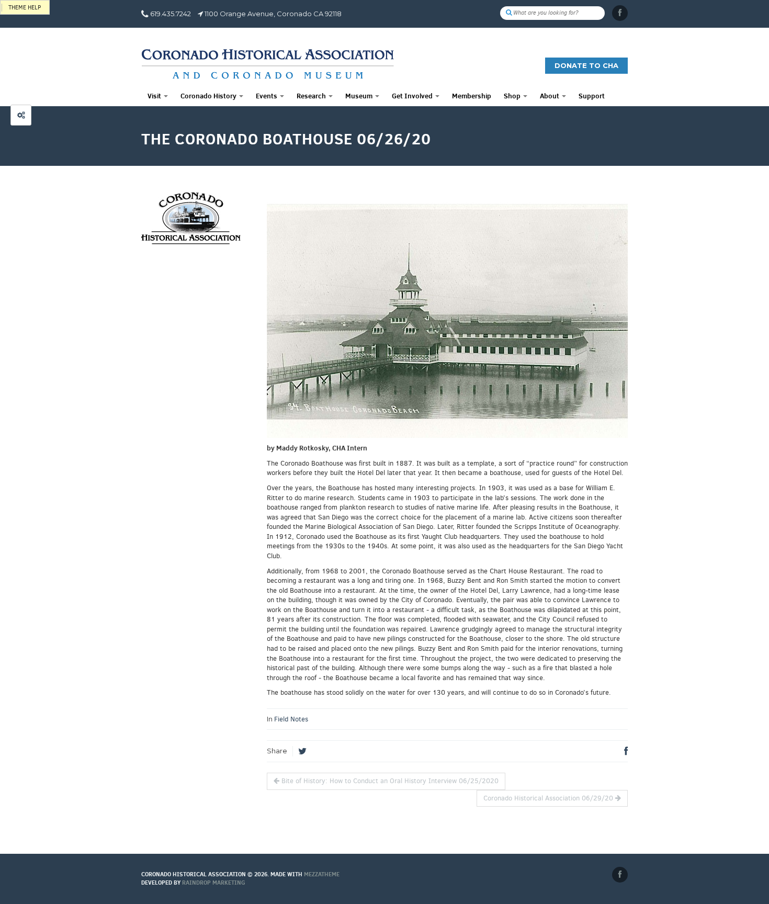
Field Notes (291, 719)
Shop (513, 95)
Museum (359, 95)
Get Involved (413, 95)
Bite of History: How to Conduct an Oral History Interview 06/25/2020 (389, 780)
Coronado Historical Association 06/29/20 (549, 798)
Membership (471, 95)
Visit (155, 95)
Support (592, 95)
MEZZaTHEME (322, 874)
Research (312, 95)
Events (267, 95)
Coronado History (209, 95)
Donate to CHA (586, 65)
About (550, 95)
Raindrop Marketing (213, 882)
